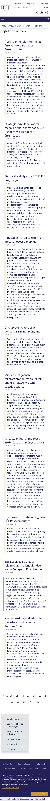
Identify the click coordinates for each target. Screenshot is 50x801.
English (45, 7)
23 (28, 696)
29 (24, 702)
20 (11, 696)
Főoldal (5, 26)
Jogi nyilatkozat (24, 764)
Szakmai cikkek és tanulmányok (15, 725)
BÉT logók (11, 749)
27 (12, 702)
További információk (10, 787)
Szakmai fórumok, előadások (15, 733)
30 (30, 702)
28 (18, 702)
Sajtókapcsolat (13, 739)
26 (46, 696)
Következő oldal (24, 708)
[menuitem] (7, 764)
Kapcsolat (34, 768)
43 (38, 702)
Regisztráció (31, 3)
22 (23, 696)
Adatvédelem (42, 764)
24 (34, 696)
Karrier (23, 768)
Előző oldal (26, 690)
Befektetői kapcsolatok (21, 7)
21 (17, 696)
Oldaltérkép (7, 764)
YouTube (41, 12)
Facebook (36, 12)
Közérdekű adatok (10, 768)
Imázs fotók (12, 744)
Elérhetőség (44, 3)
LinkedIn (46, 12)
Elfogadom (39, 793)
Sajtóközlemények (15, 719)
